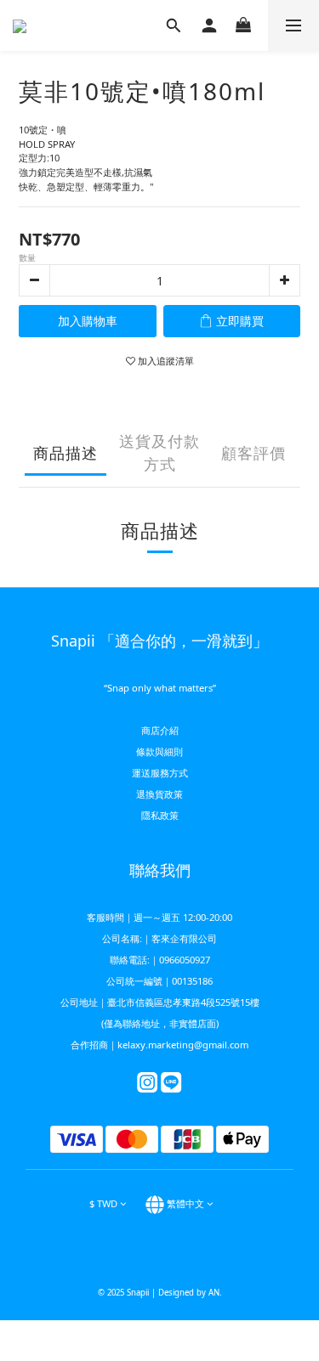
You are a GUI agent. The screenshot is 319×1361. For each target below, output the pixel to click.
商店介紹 (160, 730)
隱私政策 (160, 815)
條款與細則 (159, 751)
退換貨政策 (159, 794)
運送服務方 (155, 772)
